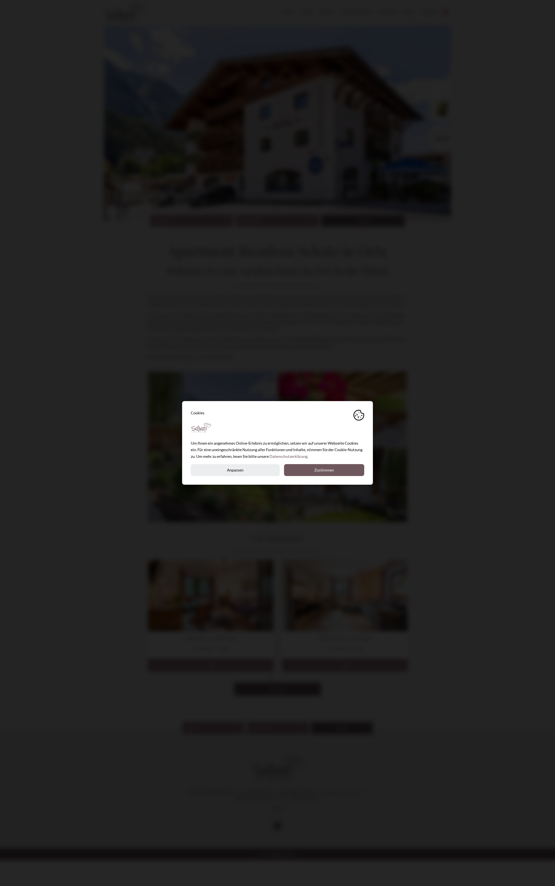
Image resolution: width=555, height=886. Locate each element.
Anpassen (235, 470)
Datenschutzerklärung (288, 456)
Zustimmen (324, 470)
